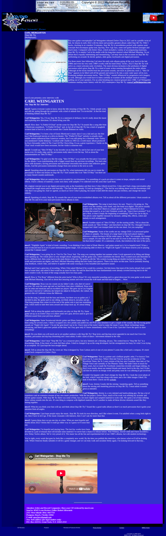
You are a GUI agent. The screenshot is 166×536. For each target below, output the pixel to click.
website (113, 380)
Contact (121, 527)
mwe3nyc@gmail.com (42, 517)
